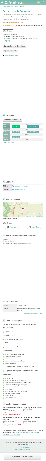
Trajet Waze (13, 227)
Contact (28, 449)
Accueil (2, 2)
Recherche (43, 2)
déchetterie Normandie (23, 432)
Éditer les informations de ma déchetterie (33, 313)
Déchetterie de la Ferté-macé (32, 407)
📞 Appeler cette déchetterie (22, 456)
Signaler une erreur (8, 142)
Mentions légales (20, 449)
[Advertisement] (23, 86)
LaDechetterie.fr (25, 447)
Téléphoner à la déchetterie (21, 186)
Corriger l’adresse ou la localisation (34, 216)
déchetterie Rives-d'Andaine (11, 435)
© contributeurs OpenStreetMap (36, 203)
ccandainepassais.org (19, 189)
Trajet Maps (35, 227)
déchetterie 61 (35, 432)
